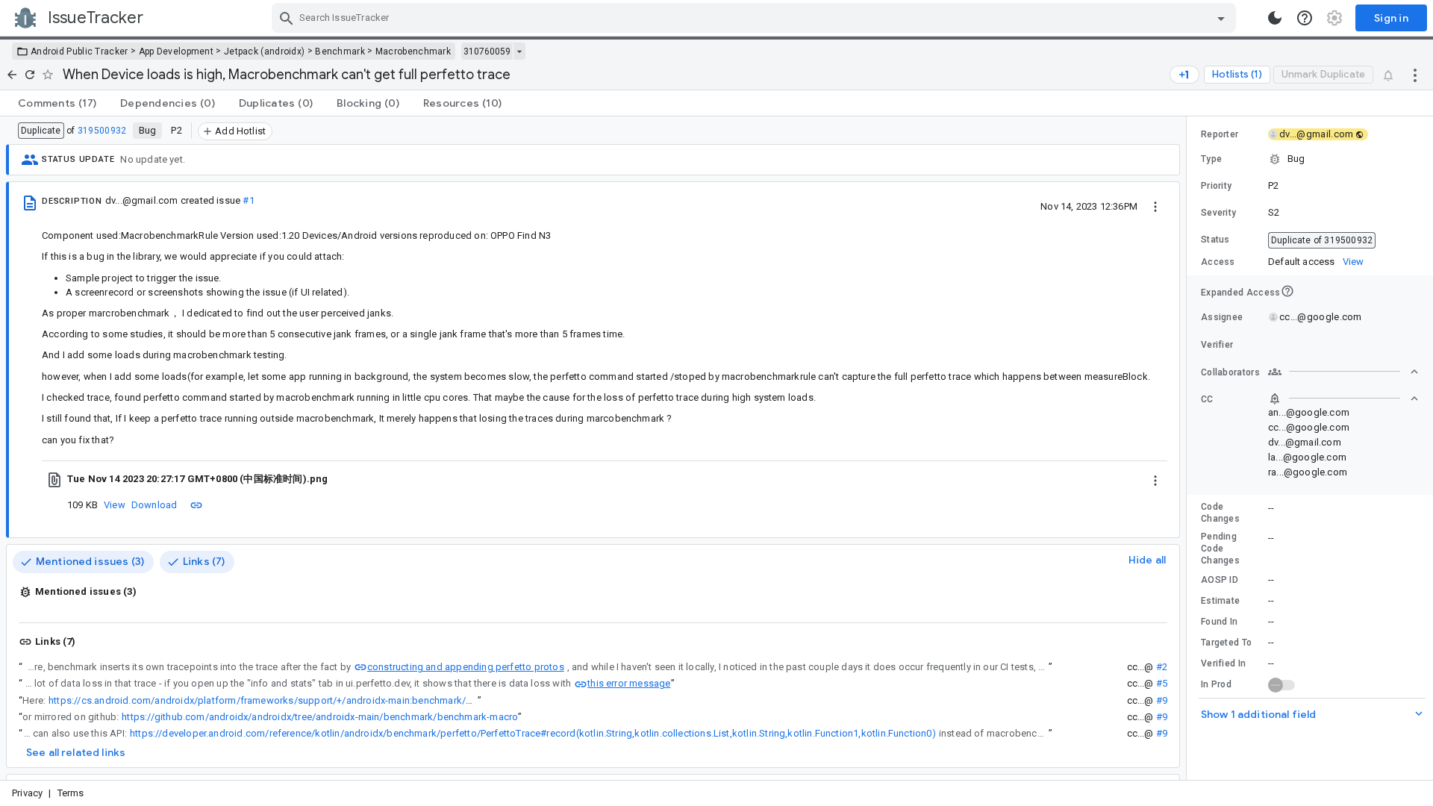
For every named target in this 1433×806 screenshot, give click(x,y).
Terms (70, 793)
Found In (1219, 621)
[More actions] (1415, 75)
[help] (1305, 18)
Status (1215, 239)
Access (1218, 262)
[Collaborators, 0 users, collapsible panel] (1343, 371)
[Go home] (12, 75)
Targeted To (1226, 642)
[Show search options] (1221, 18)
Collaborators (1230, 372)
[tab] (57, 103)
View (114, 504)
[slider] (1189, 448)
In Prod (1216, 684)
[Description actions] (1155, 206)
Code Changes (1220, 513)
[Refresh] (30, 75)
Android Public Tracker (79, 51)
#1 (248, 200)
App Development (176, 51)
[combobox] (755, 18)
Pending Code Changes (1220, 548)
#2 (1161, 666)
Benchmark (340, 51)
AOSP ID (1219, 580)
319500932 (102, 130)
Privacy (27, 793)
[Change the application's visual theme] (1275, 18)
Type (1211, 159)
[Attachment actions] (1155, 479)
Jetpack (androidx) (264, 51)
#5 (1161, 683)
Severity (1218, 212)
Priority (1216, 186)
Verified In (1223, 663)
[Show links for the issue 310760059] (519, 51)
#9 (1161, 700)
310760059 (487, 51)
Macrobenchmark (413, 51)
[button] (1310, 158)
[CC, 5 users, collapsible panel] (1343, 398)
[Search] (287, 18)
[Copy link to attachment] (196, 504)
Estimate (1220, 601)
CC (1207, 399)
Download (154, 504)
